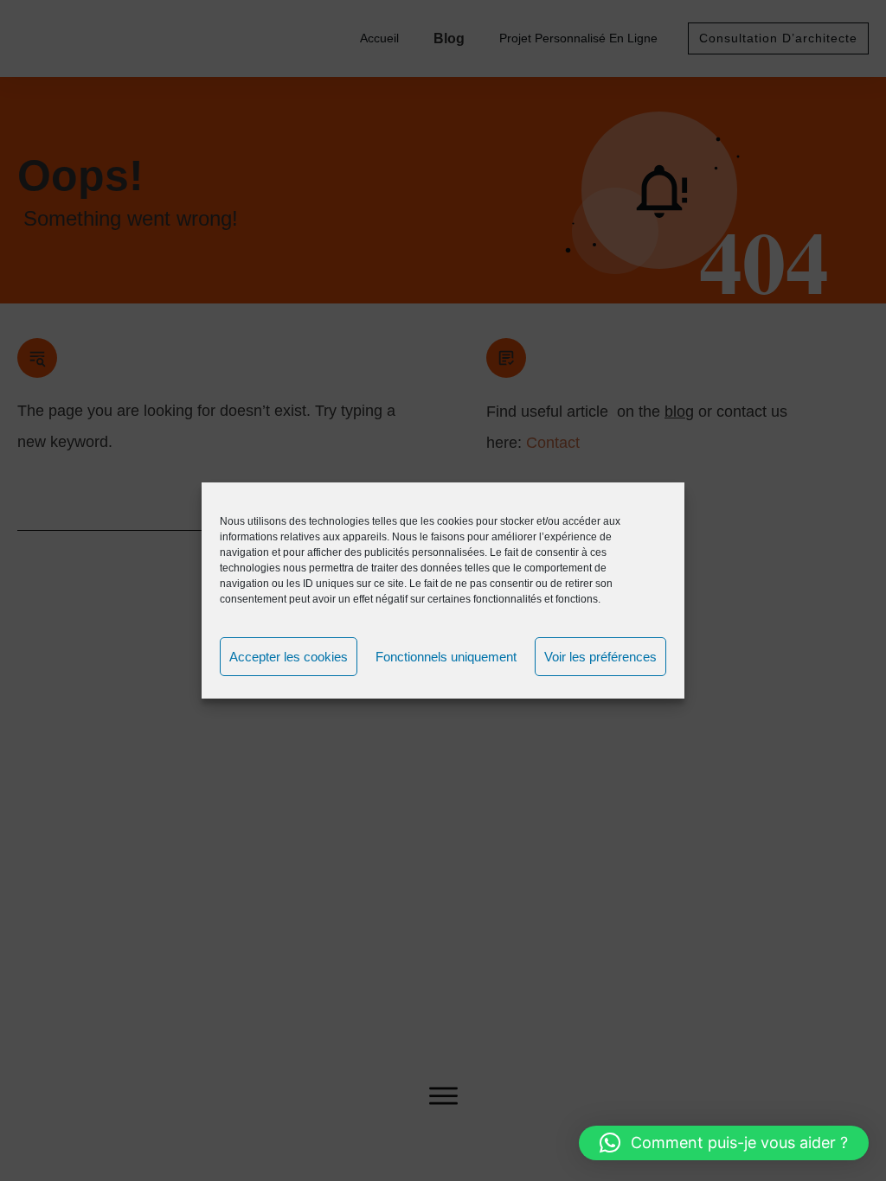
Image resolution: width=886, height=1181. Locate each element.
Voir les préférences (600, 656)
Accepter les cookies (288, 656)
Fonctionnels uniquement (446, 656)
